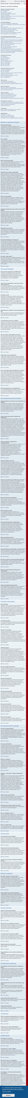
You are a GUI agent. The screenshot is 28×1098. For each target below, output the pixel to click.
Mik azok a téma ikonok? (5, 65)
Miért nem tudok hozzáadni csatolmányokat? (9, 46)
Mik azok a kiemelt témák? (5, 63)
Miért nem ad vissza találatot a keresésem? (9, 94)
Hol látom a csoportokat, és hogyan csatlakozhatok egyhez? (12, 72)
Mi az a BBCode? (4, 56)
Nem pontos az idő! (4, 26)
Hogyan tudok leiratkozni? (5, 105)
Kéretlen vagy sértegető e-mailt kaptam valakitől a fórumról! (11, 83)
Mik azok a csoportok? (5, 71)
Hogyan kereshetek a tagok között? (7, 97)
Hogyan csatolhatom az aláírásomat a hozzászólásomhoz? (11, 41)
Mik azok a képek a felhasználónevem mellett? (9, 30)
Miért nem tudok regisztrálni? (6, 12)
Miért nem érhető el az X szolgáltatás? (8, 116)
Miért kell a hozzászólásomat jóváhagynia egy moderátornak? (12, 51)
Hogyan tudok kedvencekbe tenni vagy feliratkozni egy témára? (12, 103)
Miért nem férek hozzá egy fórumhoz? (8, 44)
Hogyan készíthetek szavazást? (7, 42)
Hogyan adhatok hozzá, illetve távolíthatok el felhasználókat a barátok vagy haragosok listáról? (12, 89)
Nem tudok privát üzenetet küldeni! (7, 81)
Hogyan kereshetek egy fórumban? (7, 93)
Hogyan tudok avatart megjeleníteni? (7, 31)
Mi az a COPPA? (4, 11)
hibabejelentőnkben (11, 1055)
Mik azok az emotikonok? (5, 58)
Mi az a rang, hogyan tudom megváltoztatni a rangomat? (11, 32)
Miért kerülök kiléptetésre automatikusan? (8, 18)
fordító (20, 1050)
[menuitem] (4, 1)
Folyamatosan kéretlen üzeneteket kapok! (8, 82)
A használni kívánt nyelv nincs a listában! (8, 29)
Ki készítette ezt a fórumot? (6, 114)
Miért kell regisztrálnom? (5, 10)
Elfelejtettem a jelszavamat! (6, 17)
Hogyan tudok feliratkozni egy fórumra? (8, 104)
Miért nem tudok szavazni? (6, 45)
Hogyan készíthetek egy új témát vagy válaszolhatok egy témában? (11, 38)
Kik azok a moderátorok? (5, 70)
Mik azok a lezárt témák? (5, 64)
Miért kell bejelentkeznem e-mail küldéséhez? (9, 33)
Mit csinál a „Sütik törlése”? (6, 19)
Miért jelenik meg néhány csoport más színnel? (9, 75)
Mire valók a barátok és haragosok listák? (8, 87)
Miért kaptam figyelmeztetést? (6, 47)
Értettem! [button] (8, 1095)
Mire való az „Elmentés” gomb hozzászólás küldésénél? (11, 50)
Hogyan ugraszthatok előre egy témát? (8, 52)
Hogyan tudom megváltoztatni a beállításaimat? (9, 23)
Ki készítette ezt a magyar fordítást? (7, 115)
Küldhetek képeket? (4, 59)
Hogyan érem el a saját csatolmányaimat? (8, 110)
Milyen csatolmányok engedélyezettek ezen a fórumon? (11, 109)
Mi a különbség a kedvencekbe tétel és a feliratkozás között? (12, 102)
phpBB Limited (19, 1039)
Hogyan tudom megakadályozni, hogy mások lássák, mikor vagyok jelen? (13, 25)
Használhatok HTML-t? (5, 57)
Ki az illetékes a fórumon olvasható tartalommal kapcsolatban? (12, 117)
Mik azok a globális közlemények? (7, 60)
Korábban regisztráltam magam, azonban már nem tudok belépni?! (13, 16)
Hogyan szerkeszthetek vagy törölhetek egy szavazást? (11, 43)
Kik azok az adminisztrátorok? (6, 69)
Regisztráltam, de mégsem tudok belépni (8, 13)
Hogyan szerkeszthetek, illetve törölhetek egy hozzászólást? (12, 39)
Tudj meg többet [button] (6, 1091)
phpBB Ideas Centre (14, 1065)
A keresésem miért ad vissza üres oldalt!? (8, 95)
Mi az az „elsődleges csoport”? (6, 76)
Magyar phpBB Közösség (14, 1050)
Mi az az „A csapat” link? (5, 77)
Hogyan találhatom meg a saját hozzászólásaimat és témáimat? (12, 98)
